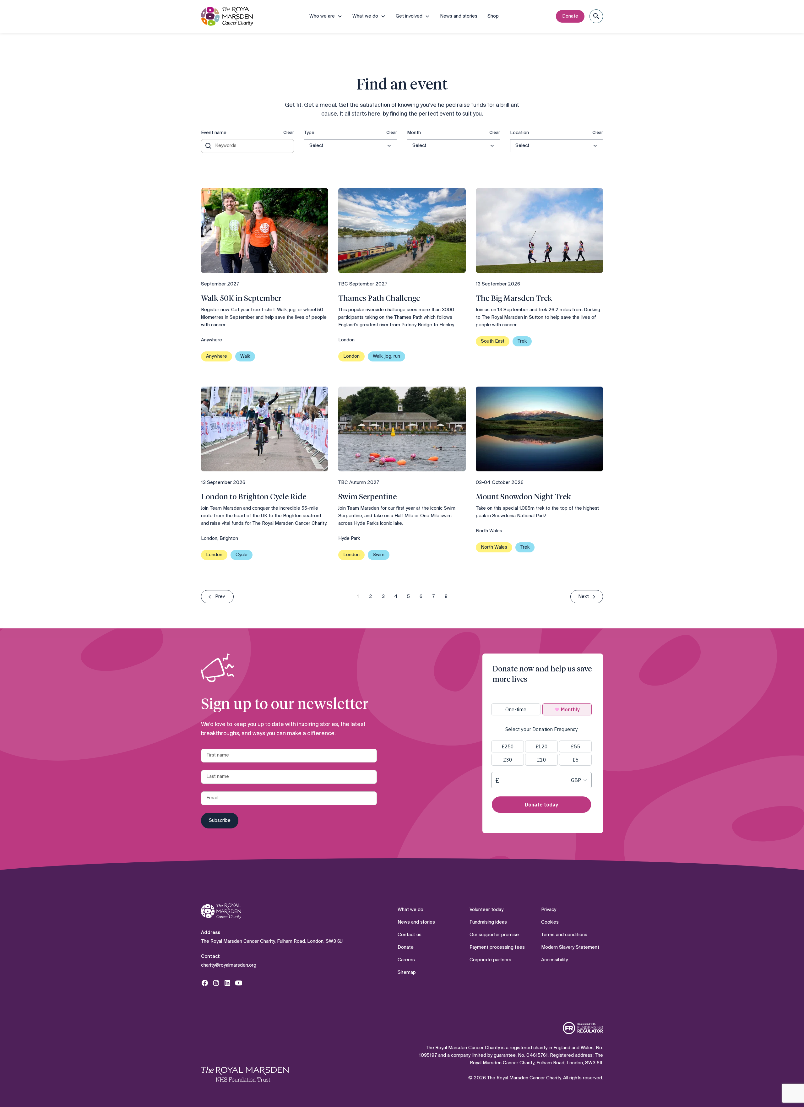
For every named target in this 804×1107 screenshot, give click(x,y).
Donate (570, 16)
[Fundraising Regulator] (583, 1028)
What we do (410, 909)
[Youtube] (238, 983)
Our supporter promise (494, 934)
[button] (325, 16)
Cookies (550, 922)
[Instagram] (216, 983)
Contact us (409, 934)
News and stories (458, 16)
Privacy (548, 909)
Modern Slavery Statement (570, 947)
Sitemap (407, 972)
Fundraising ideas (488, 922)
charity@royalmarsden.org (228, 965)
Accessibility (554, 960)
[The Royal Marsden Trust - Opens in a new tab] (245, 1074)
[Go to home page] (221, 911)
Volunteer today (486, 909)
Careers (406, 960)
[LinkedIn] (227, 983)
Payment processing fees (497, 947)
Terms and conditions (564, 934)
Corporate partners (490, 960)
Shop (493, 16)
